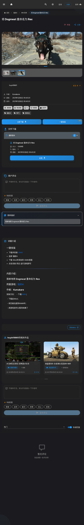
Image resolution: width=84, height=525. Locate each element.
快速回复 (76, 427)
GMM (20, 252)
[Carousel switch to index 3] (45, 66)
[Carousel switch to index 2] (41, 66)
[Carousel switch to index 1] (38, 66)
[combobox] (34, 426)
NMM (24, 294)
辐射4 (21, 284)
